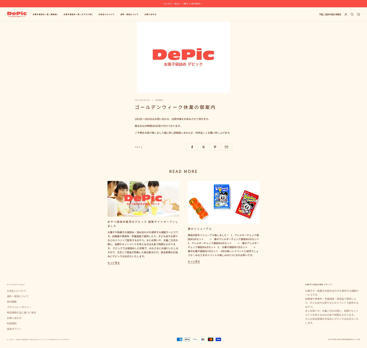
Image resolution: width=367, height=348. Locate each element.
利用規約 (12, 323)
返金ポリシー (14, 329)
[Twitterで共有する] (203, 147)
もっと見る (114, 262)
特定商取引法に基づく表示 (21, 312)
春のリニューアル (200, 228)
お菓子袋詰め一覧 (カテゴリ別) (78, 14)
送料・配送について (129, 14)
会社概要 (12, 301)
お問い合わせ (151, 14)
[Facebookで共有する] (192, 147)
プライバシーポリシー (19, 307)
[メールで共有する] (226, 147)
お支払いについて (106, 14)
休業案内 (159, 100)
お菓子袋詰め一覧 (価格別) (45, 14)
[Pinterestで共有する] (215, 147)
